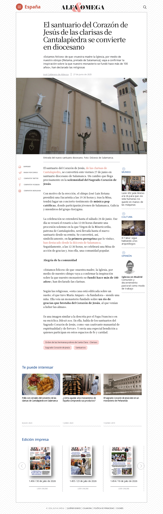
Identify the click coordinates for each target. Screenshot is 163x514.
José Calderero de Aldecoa (56, 74)
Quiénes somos (74, 508)
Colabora (87, 508)
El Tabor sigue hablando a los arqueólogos (130, 240)
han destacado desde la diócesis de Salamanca (72, 242)
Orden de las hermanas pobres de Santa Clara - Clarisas (71, 342)
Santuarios (80, 347)
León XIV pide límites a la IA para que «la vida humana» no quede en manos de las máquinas (133, 199)
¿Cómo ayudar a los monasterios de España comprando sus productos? (79, 399)
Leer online (42, 488)
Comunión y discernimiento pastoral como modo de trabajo (133, 284)
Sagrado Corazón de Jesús (57, 347)
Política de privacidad (104, 508)
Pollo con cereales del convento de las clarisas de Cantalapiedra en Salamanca (40, 399)
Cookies (119, 508)
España (33, 7)
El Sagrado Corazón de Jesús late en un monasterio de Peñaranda (121, 399)
